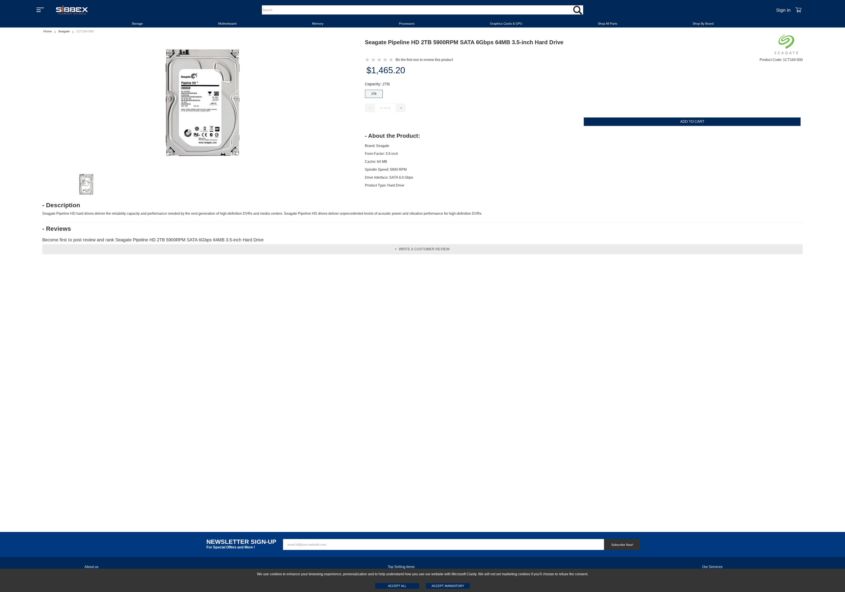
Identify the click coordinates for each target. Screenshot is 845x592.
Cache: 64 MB (376, 161)
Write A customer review (424, 249)
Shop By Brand (703, 23)
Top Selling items (401, 567)
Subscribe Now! (622, 544)
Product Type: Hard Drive (384, 185)
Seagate (64, 31)
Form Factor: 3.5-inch (381, 154)
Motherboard (227, 23)
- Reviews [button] (56, 229)
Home (47, 31)
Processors (407, 23)
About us (91, 567)
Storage (137, 23)
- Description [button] (61, 205)
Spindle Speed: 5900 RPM (386, 169)
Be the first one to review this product (424, 60)
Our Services (712, 567)
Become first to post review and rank (153, 240)
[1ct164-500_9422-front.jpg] (203, 103)
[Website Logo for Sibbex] (71, 10)
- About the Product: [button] (392, 136)
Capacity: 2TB (377, 84)
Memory (317, 23)
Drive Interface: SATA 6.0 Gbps (389, 177)
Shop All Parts (607, 23)
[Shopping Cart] (798, 9)
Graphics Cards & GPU (506, 23)
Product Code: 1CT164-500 (781, 60)
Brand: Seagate (377, 146)
